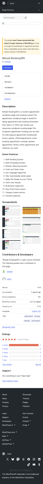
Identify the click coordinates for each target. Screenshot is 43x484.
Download (7, 68)
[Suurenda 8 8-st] (38, 238)
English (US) (36, 311)
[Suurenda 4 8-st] (18, 243)
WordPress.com (9, 432)
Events (25, 417)
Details (7, 76)
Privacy (5, 406)
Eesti (9, 454)
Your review (7, 364)
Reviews (8, 82)
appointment (28, 316)
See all (38, 364)
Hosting (5, 402)
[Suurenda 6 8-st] (38, 219)
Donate (27, 421)
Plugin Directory (8, 10)
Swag (26, 425)
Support (7, 99)
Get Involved (28, 413)
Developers (6, 421)
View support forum (10, 381)
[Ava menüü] (39, 3)
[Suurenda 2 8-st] (18, 220)
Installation (9, 87)
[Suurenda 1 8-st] (18, 209)
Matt (5, 436)
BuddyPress (8, 444)
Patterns (26, 406)
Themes (26, 398)
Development (10, 93)
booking (37, 316)
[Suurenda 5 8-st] (38, 209)
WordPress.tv (8, 425)
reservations (36, 321)
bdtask (8, 62)
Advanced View (8, 327)
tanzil (9, 279)
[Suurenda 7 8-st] (38, 227)
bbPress (6, 440)
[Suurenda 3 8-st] (18, 232)
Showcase (27, 394)
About (4, 394)
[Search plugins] (25, 17)
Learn (4, 413)
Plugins (25, 402)
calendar (27, 321)
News (4, 398)
